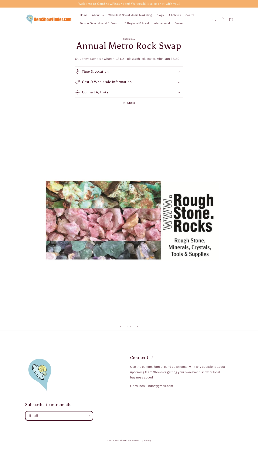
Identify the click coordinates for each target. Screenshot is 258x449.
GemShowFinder (123, 440)
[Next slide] (137, 326)
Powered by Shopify (141, 440)
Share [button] (131, 102)
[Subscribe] (88, 415)
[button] (214, 19)
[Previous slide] (121, 326)
